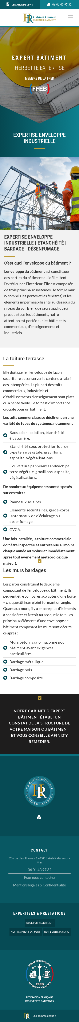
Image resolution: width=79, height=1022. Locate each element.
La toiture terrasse (23, 359)
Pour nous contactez (39, 877)
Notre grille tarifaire (56, 931)
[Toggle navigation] (69, 17)
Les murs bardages (24, 570)
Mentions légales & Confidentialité (39, 885)
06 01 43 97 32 (39, 869)
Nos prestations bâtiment (25, 931)
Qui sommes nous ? (44, 1016)
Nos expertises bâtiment (40, 923)
